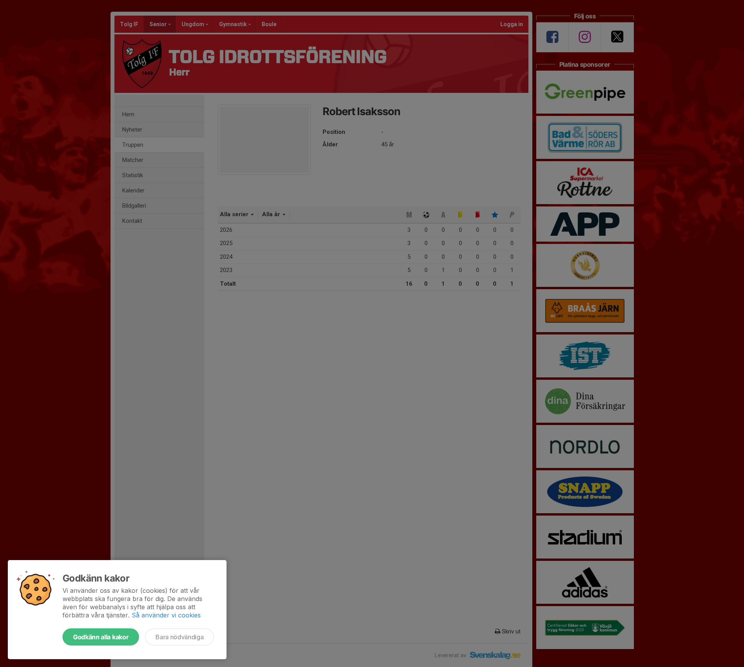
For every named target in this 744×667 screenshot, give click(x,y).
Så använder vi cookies (166, 615)
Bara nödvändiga (179, 637)
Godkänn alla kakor (100, 637)
